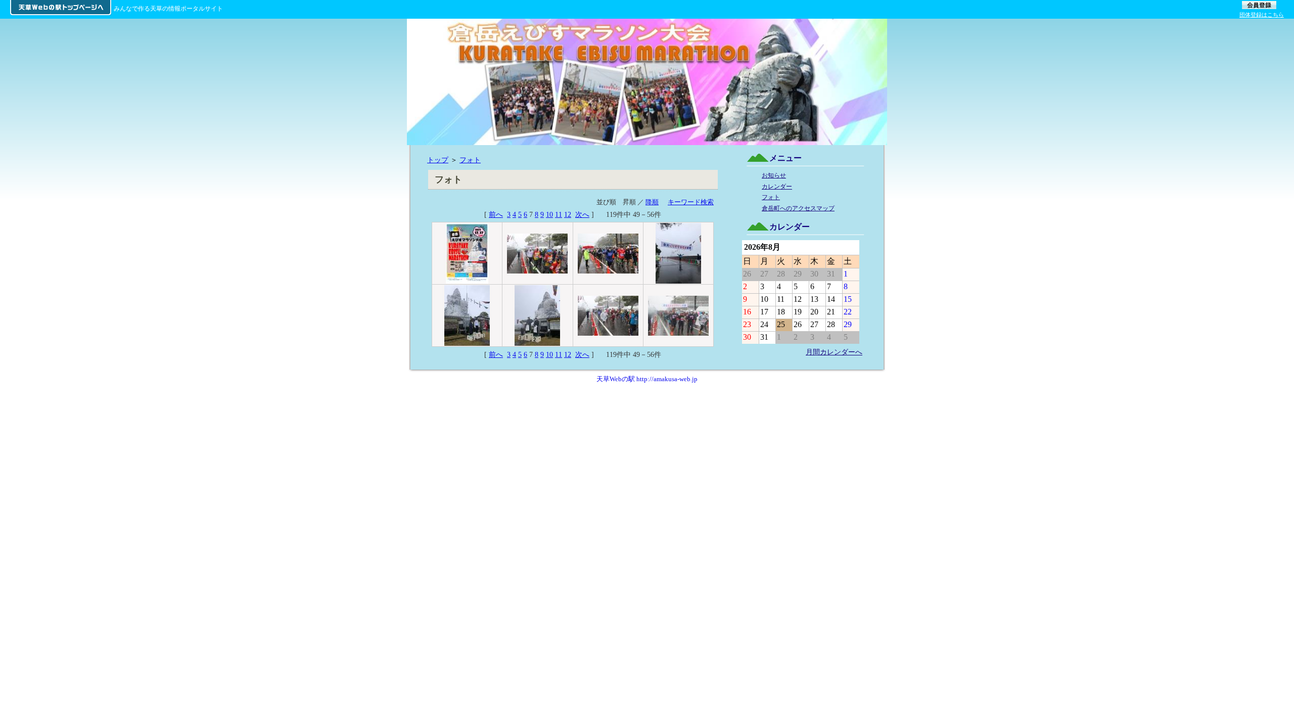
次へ (582, 214)
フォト (470, 160)
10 (549, 214)
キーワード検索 (691, 202)
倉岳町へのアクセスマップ (798, 208)
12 (567, 214)
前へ (496, 214)
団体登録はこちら (1261, 15)
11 (558, 214)
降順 (652, 202)
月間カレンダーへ (834, 352)
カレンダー (777, 186)
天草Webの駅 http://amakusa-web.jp (647, 379)
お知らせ (774, 175)
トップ (437, 160)
